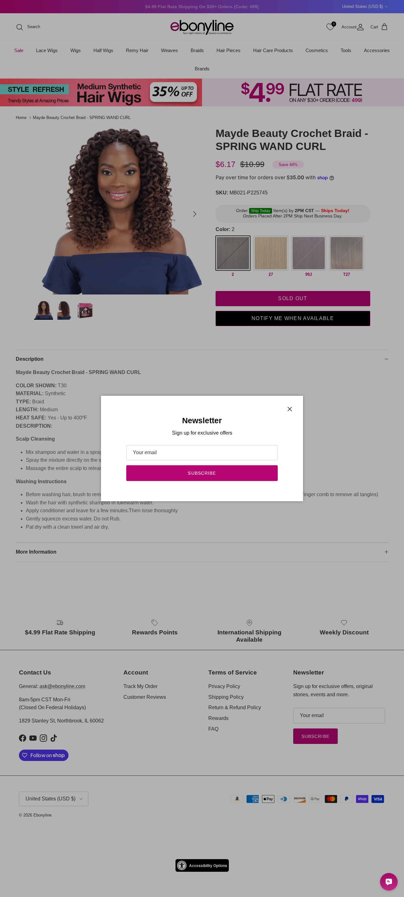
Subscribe (202, 473)
